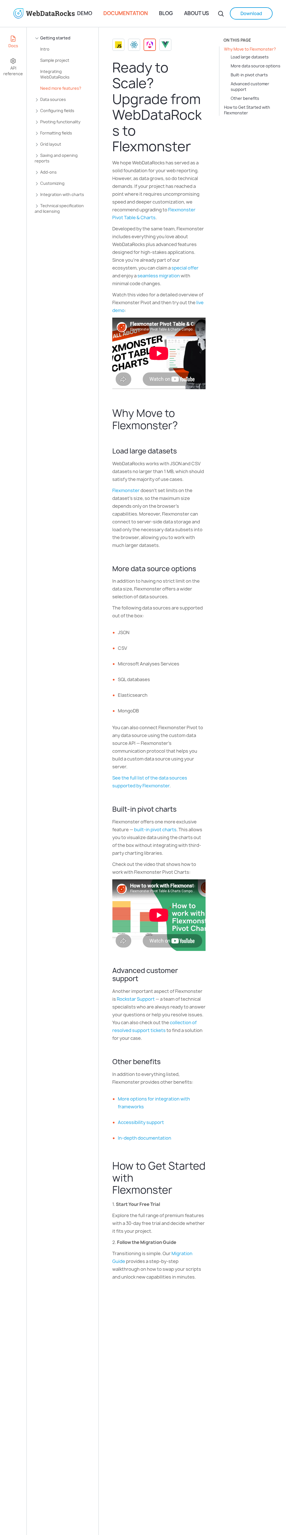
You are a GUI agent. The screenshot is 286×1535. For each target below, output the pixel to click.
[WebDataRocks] (45, 13)
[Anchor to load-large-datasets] (181, 451)
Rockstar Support (136, 999)
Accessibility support (141, 1122)
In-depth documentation (144, 1138)
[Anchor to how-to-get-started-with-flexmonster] (178, 1190)
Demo (84, 13)
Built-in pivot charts (249, 74)
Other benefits (245, 98)
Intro (44, 49)
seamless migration (158, 276)
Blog (166, 13)
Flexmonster (126, 490)
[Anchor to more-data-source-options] (200, 568)
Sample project (54, 60)
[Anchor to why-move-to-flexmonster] (183, 425)
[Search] (221, 13)
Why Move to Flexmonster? (250, 49)
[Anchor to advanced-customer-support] (142, 978)
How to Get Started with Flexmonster (247, 110)
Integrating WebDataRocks (55, 74)
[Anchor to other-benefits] (165, 1061)
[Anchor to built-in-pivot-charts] (181, 809)
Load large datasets (250, 57)
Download (251, 13)
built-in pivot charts (155, 829)
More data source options (255, 66)
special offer (185, 268)
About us (196, 13)
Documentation (125, 13)
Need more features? (60, 88)
